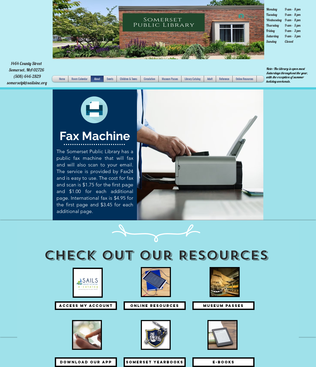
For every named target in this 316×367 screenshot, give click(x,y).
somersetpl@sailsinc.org (27, 82)
